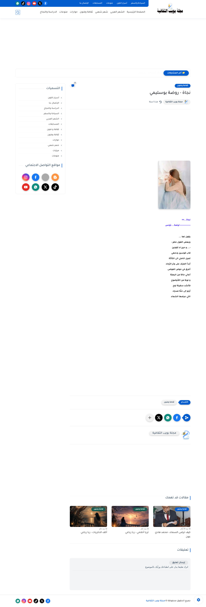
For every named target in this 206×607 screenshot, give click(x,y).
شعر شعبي (101, 12)
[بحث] (18, 12)
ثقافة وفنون (86, 12)
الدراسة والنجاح (48, 12)
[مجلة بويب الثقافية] (170, 9)
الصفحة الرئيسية (136, 12)
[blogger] (55, 177)
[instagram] (29, 3)
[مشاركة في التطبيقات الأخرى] (150, 417)
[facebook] (45, 3)
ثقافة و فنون (53, 129)
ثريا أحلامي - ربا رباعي (137, 532)
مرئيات (56, 151)
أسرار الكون (122, 3)
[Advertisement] (103, 45)
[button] (177, 417)
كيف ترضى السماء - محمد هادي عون (172, 534)
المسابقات (97, 3)
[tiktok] (23, 3)
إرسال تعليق (178, 563)
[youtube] (34, 3)
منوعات (109, 3)
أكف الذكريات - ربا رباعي (149, 73)
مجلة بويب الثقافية (174, 102)
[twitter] (40, 3)
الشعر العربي (117, 12)
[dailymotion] (45, 177)
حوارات (74, 12)
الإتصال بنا (84, 3)
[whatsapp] (18, 3)
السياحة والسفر (138, 3)
